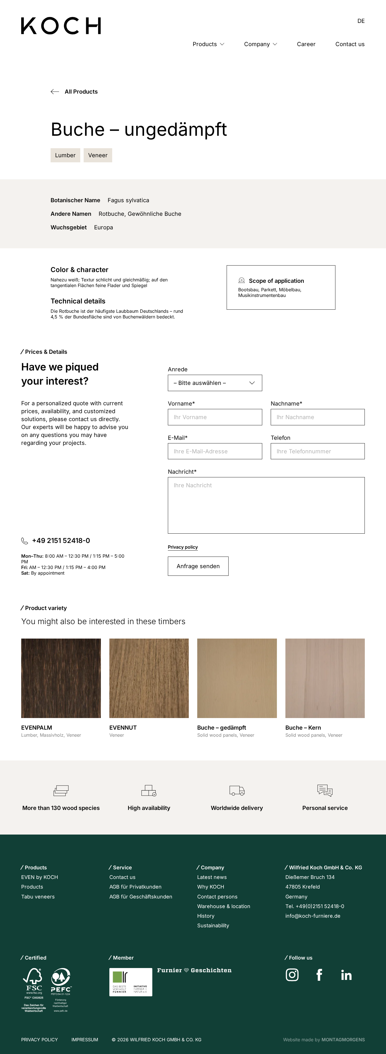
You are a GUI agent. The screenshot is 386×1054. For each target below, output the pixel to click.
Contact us (350, 44)
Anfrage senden (198, 566)
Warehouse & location (223, 906)
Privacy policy (183, 547)
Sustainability (213, 925)
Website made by (324, 1039)
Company (257, 44)
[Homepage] (61, 26)
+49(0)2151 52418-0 (320, 906)
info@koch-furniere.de (313, 916)
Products (205, 44)
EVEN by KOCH (39, 877)
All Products (81, 91)
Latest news (212, 877)
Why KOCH (210, 887)
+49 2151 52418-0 (62, 540)
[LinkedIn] (346, 975)
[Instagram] (292, 975)
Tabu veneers (38, 897)
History (205, 916)
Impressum (84, 1039)
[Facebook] (319, 975)
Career (306, 44)
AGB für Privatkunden (135, 887)
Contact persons (217, 897)
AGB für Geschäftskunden (140, 897)
